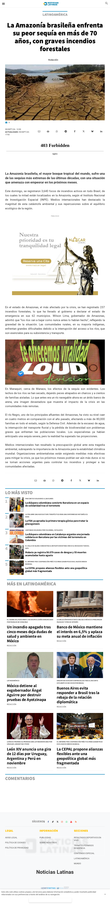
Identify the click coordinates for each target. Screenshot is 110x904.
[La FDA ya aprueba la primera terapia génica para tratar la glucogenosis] (16, 520)
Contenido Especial (84, 853)
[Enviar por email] (39, 131)
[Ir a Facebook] (48, 822)
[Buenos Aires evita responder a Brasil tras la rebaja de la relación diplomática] (80, 665)
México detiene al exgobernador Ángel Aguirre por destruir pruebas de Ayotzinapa (26, 692)
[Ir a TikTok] (53, 822)
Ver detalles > (50, 900)
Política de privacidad (17, 848)
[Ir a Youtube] (71, 822)
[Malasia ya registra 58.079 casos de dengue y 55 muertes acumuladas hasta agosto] (16, 552)
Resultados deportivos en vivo (87, 839)
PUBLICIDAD (45, 837)
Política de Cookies (15, 842)
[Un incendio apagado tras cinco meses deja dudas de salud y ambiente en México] (30, 604)
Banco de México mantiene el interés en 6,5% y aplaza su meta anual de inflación (79, 631)
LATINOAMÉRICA (55, 14)
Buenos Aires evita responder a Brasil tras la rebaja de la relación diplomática (78, 695)
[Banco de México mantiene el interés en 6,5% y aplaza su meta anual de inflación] (80, 604)
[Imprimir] (48, 131)
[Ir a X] (57, 822)
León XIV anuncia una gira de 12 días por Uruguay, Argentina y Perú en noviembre (29, 756)
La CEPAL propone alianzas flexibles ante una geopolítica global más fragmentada (56, 569)
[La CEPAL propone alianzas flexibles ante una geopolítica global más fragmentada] (16, 567)
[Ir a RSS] (75, 822)
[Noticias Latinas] (51, 3)
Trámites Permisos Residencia (84, 846)
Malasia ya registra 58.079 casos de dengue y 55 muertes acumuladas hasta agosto (55, 554)
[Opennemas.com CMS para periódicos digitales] (55, 888)
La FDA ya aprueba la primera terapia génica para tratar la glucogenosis (56, 522)
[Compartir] (56, 131)
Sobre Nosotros (48, 842)
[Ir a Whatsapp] (66, 822)
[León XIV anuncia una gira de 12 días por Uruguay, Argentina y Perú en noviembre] (30, 726)
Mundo (77, 863)
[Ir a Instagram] (62, 822)
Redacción (53, 59)
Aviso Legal (11, 837)
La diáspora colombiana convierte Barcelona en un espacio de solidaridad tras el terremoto (57, 504)
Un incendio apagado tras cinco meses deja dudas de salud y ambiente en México (29, 633)
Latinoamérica (81, 858)
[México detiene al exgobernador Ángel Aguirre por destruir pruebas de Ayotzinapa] (30, 665)
